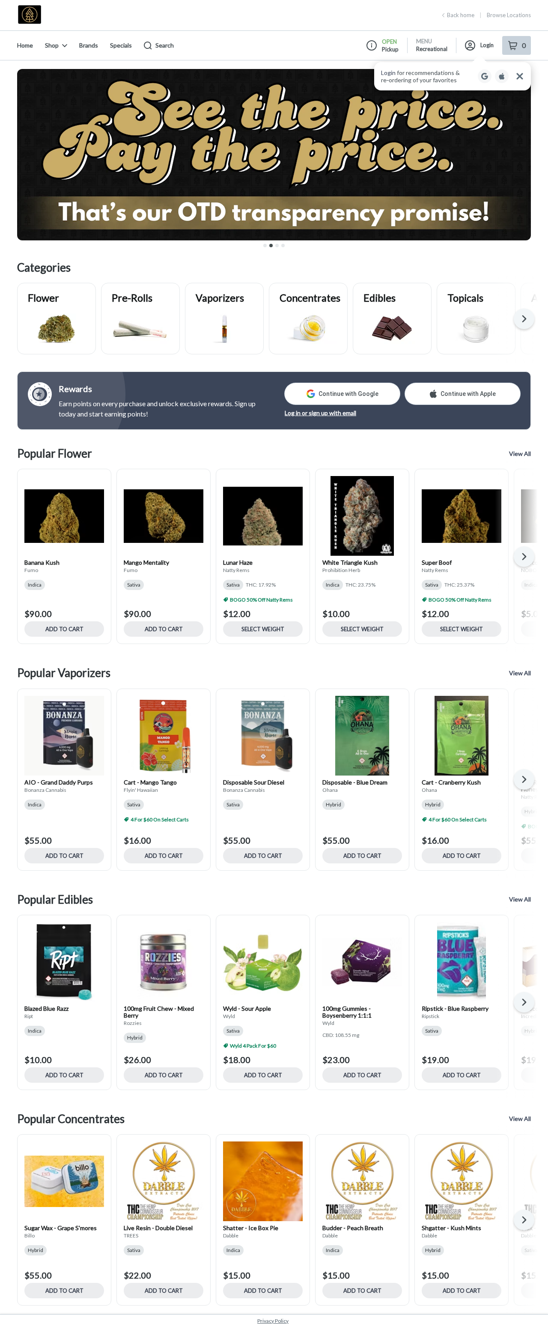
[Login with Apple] (502, 76)
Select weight (262, 629)
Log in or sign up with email (320, 412)
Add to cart (64, 629)
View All (520, 453)
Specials (121, 45)
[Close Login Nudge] (519, 76)
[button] (452, 76)
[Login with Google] (484, 76)
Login (487, 45)
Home (25, 45)
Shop (52, 45)
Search (164, 45)
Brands (88, 45)
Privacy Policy (273, 1321)
